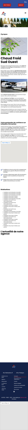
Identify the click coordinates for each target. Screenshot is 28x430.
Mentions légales (17, 383)
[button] (25, 13)
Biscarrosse (4, 381)
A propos (16, 376)
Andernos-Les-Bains (5, 377)
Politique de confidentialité (19, 385)
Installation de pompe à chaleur (11, 196)
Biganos (3, 379)
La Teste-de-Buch (4, 384)
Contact (15, 381)
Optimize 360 (23, 397)
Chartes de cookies (18, 387)
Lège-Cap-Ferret (4, 389)
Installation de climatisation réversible (12, 192)
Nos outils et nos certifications (17, 379)
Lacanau (3, 386)
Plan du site (16, 389)
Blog (25, 2)
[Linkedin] (14, 391)
